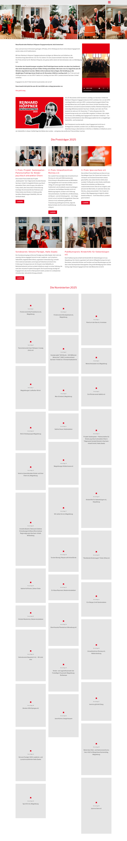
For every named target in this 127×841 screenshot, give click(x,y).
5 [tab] (13, 38)
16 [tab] (35, 38)
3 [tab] (8, 38)
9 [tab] (21, 38)
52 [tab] (110, 38)
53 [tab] (112, 38)
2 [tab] (6, 38)
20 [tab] (44, 38)
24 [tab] (52, 38)
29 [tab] (62, 38)
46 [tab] (98, 38)
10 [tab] (23, 38)
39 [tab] (83, 38)
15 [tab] (33, 38)
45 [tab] (96, 38)
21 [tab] (46, 38)
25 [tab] (54, 38)
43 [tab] (91, 38)
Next (125, 22)
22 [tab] (48, 38)
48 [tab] (102, 38)
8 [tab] (19, 38)
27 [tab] (58, 38)
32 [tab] (69, 38)
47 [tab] (100, 38)
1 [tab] (4, 38)
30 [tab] (64, 38)
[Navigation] (109, 2)
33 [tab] (71, 38)
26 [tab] (56, 38)
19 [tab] (42, 38)
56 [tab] (118, 38)
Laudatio (20, 201)
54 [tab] (114, 38)
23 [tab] (50, 38)
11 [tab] (25, 38)
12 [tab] (27, 38)
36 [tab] (77, 38)
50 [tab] (106, 38)
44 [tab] (93, 38)
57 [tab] (120, 38)
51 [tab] (108, 38)
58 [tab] (122, 38)
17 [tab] (37, 38)
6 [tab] (15, 38)
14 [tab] (31, 38)
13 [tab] (29, 38)
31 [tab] (66, 38)
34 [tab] (73, 38)
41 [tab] (87, 38)
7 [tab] (17, 38)
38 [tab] (81, 38)
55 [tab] (116, 38)
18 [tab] (40, 38)
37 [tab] (79, 38)
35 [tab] (75, 38)
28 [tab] (60, 38)
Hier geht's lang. (21, 90)
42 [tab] (89, 38)
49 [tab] (104, 38)
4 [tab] (10, 38)
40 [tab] (85, 38)
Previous (2, 22)
